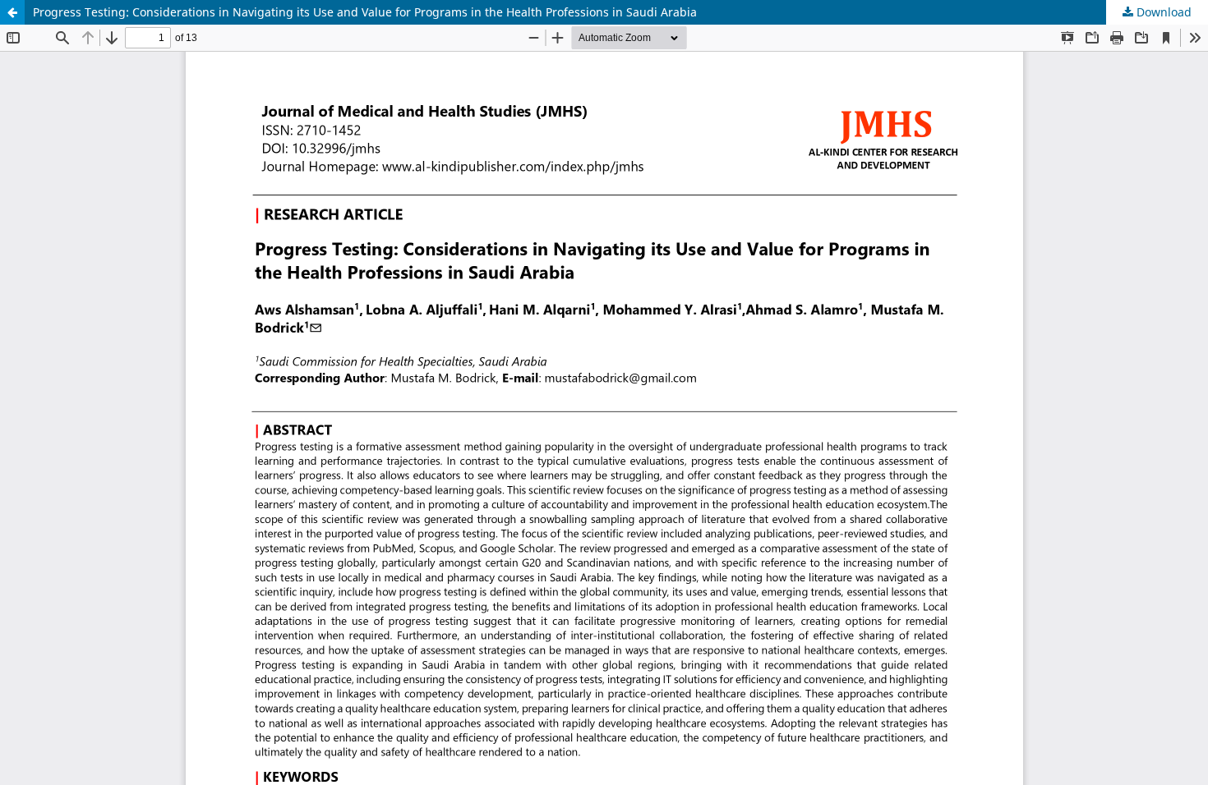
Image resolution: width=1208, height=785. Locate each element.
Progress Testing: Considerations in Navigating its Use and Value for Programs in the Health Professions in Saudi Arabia (365, 12)
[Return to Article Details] (12, 12)
